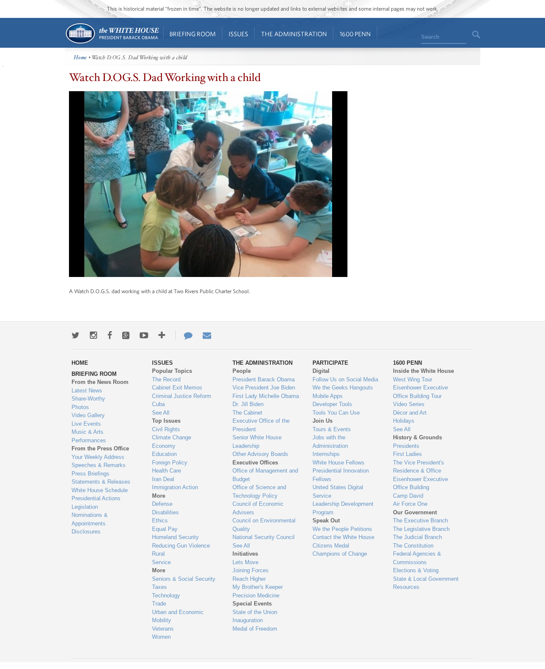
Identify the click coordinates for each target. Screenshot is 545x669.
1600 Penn (355, 33)
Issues (238, 33)
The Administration (294, 33)
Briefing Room (192, 33)
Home (112, 33)
